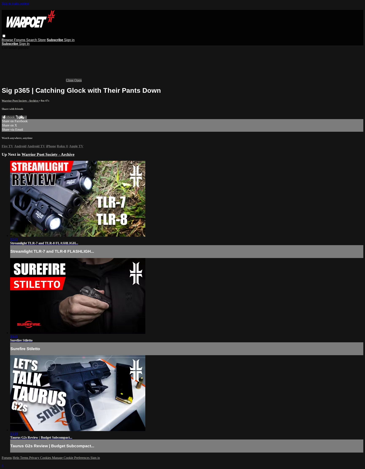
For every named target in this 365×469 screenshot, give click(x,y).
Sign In (24, 44)
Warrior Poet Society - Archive (20, 100)
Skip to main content (15, 3)
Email (23, 117)
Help (16, 458)
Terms (24, 458)
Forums (20, 40)
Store (42, 40)
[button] (4, 36)
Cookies (46, 458)
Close (70, 80)
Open (78, 80)
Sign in (69, 40)
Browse (8, 40)
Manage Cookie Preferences (71, 458)
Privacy (34, 458)
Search (32, 40)
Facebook (9, 117)
